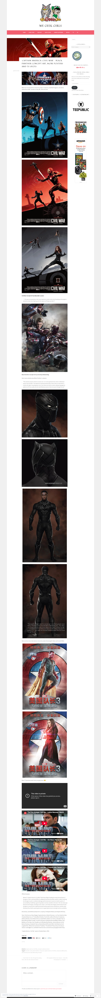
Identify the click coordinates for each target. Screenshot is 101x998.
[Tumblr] (84, 67)
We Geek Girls (50, 26)
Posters (48, 949)
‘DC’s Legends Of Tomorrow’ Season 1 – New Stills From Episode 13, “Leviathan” (57, 958)
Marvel (44, 949)
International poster (26, 952)
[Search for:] (81, 39)
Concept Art (40, 949)
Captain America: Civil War (31, 949)
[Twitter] (78, 67)
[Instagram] (80, 67)
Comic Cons (31, 32)
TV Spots (40, 952)
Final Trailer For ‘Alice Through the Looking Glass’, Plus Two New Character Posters (32, 958)
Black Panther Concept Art (38, 950)
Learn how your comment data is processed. (51, 988)
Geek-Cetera (48, 32)
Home (24, 32)
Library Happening (58, 32)
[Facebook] (77, 67)
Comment (61, 983)
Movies (68, 32)
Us (77, 32)
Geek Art (39, 32)
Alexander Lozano (29, 950)
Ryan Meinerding (34, 952)
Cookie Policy (26, 995)
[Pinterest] (82, 67)
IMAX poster (64, 950)
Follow (74, 87)
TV (73, 32)
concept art (58, 950)
